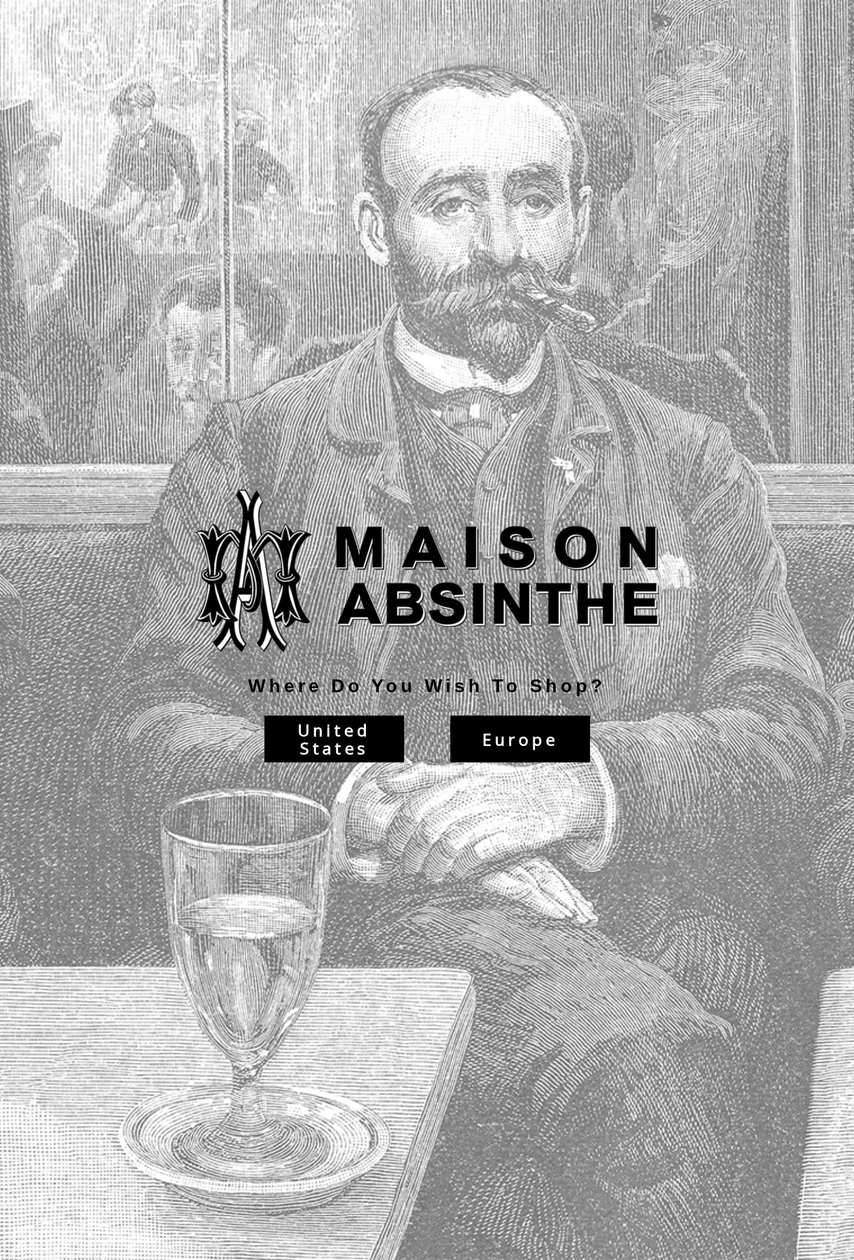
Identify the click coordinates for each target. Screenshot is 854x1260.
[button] (853, 1254)
